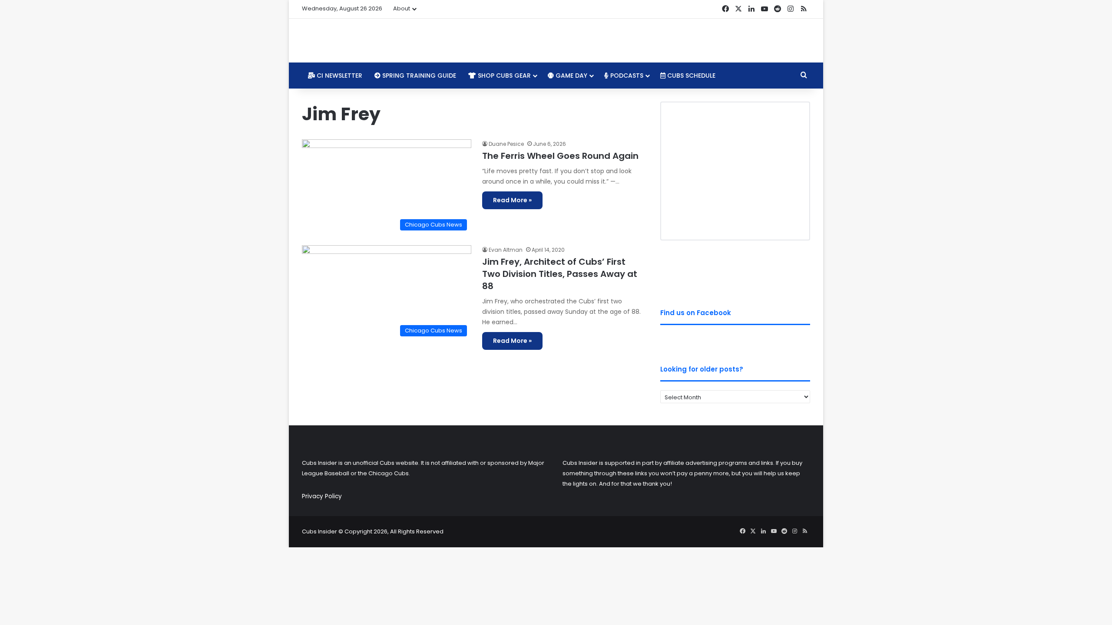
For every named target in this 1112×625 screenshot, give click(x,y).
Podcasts (626, 75)
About (401, 8)
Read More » (512, 200)
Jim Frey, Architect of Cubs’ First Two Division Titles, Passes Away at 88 (559, 274)
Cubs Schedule (690, 75)
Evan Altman (506, 249)
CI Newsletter (338, 75)
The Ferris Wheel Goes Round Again (560, 156)
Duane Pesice (506, 144)
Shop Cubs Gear (503, 75)
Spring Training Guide (418, 75)
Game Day (570, 75)
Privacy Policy (322, 496)
